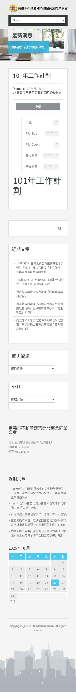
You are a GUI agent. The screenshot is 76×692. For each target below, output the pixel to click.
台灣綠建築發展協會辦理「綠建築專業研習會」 (40, 514)
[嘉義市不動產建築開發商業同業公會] (38, 8)
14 (46, 576)
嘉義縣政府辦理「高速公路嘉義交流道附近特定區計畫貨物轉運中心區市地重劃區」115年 (39, 308)
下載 (38, 106)
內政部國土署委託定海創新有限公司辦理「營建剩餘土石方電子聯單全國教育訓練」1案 (39, 324)
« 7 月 (11, 601)
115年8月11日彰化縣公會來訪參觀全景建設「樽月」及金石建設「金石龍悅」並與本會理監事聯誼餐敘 (40, 268)
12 (29, 576)
